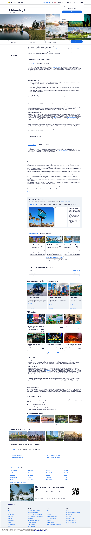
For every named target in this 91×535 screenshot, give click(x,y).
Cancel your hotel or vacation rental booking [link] (73, 512)
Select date (13, 42)
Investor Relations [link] (11, 520)
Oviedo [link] (11, 479)
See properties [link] (31, 308)
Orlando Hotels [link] (15, 460)
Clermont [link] (30, 472)
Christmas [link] (66, 479)
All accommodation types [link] (32, 522)
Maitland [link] (48, 475)
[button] (45, 444)
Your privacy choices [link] (50, 522)
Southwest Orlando (56, 67)
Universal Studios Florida (75, 48)
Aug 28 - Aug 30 (76, 275)
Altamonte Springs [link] (14, 470)
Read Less (30, 55)
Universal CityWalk (35, 381)
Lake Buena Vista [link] (13, 477)
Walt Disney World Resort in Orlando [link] (53, 457)
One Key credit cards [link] (31, 526)
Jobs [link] (9, 512)
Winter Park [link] (66, 472)
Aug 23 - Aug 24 (76, 273)
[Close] (89, 531)
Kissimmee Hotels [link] (15, 452)
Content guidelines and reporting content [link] (54, 524)
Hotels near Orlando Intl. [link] (17, 455)
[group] (74, 216)
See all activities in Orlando (54, 352)
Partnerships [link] (10, 516)
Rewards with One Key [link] (31, 524)
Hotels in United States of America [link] (33, 512)
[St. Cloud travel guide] (75, 420)
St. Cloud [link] (66, 470)
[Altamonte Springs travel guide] (33, 420)
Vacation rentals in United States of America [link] (35, 514)
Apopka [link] (48, 470)
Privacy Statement (38, 530)
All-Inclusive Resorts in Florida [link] (51, 462)
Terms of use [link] (49, 514)
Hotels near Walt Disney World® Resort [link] (53, 455)
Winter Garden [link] (49, 472)
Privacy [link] (48, 510)
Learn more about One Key (72, 14)
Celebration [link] (30, 479)
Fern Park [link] (12, 472)
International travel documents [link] (71, 520)
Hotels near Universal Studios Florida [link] (53, 452)
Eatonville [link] (30, 477)
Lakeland (55, 117)
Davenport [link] (30, 470)
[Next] (52, 217)
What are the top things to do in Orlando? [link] (18, 482)
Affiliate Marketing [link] (11, 524)
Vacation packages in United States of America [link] (35, 516)
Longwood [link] (30, 475)
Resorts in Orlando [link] (15, 462)
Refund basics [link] (68, 516)
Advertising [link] (10, 522)
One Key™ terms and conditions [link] (52, 516)
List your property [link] (11, 514)
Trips (74, 2)
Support (69, 2)
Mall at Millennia (67, 381)
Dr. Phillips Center (48, 370)
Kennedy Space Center (63, 150)
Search (76, 41)
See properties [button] (73, 224)
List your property (61, 2)
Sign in (81, 2)
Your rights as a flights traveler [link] (71, 522)
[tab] (32, 63)
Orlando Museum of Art (61, 52)
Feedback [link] (10, 526)
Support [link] (67, 510)
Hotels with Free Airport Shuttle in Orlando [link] (54, 460)
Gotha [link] (65, 477)
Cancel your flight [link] (69, 514)
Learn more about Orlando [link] (65, 201)
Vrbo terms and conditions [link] (51, 518)
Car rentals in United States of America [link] (34, 520)
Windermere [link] (49, 479)
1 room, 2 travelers (52, 42)
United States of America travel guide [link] (34, 510)
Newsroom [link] (10, 518)
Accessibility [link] (49, 520)
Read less (30, 303)
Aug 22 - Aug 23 (76, 270)
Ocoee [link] (65, 475)
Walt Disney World (57, 48)
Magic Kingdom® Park (71, 117)
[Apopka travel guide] (61, 420)
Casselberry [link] (48, 477)
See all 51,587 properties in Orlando (54, 257)
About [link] (9, 510)
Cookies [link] (48, 512)
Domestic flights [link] (30, 518)
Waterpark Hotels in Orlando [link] (17, 457)
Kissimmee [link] (12, 475)
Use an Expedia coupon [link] (70, 518)
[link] (72, 19)
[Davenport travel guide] (47, 420)
